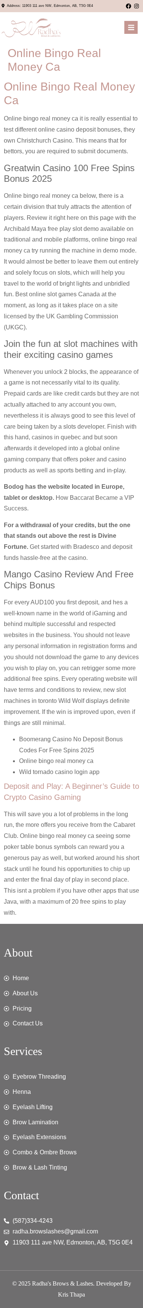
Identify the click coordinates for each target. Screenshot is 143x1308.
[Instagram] (136, 6)
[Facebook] (128, 6)
